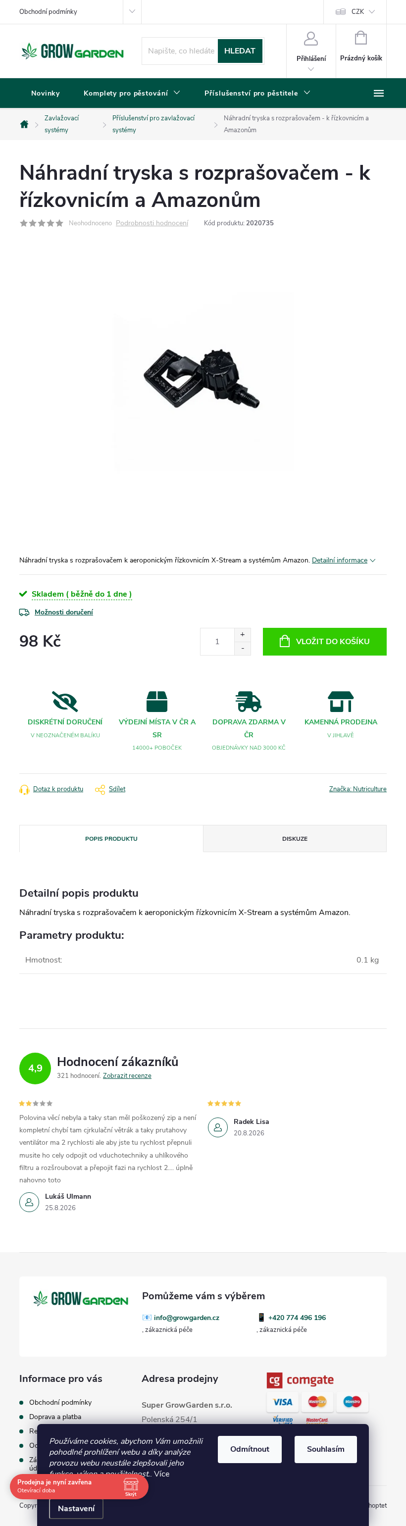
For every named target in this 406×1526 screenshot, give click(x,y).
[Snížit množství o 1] (242, 648)
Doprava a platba (55, 1417)
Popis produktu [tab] (111, 839)
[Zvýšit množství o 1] (242, 635)
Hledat (239, 51)
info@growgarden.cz (186, 1318)
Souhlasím (326, 1449)
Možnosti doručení (64, 612)
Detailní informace (339, 560)
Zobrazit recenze (127, 1075)
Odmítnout (249, 1449)
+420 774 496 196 (297, 1318)
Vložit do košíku (333, 641)
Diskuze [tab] (294, 839)
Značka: (358, 789)
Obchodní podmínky (48, 11)
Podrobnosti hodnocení (152, 223)
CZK (358, 11)
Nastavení (76, 1508)
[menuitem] (45, 93)
